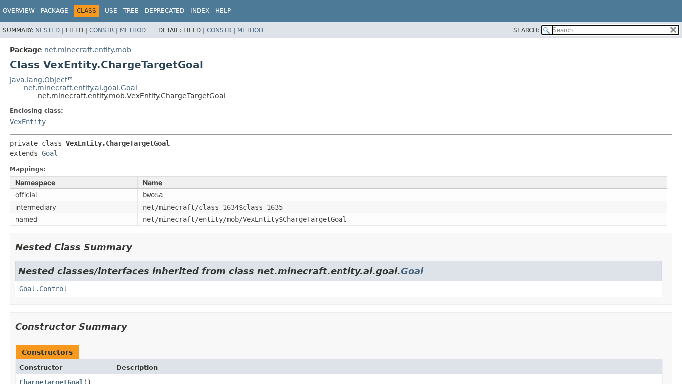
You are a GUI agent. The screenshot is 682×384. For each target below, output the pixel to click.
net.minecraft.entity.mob (87, 50)
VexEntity (28, 122)
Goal (50, 154)
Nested (47, 30)
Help (223, 11)
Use (111, 11)
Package (54, 11)
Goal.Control (43, 289)
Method (133, 30)
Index (199, 11)
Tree (131, 11)
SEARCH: (526, 30)
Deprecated (164, 11)
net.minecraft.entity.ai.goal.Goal (80, 88)
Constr (101, 30)
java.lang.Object (38, 80)
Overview (19, 11)
